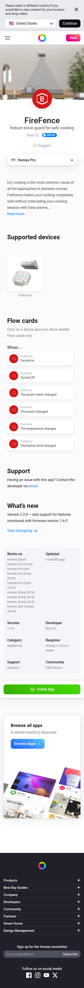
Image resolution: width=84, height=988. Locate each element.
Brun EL (51, 628)
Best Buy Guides (16, 888)
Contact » (14, 667)
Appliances (14, 645)
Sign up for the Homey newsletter (42, 947)
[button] (30, 23)
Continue (70, 23)
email (33, 486)
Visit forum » (54, 667)
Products (10, 880)
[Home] (42, 38)
